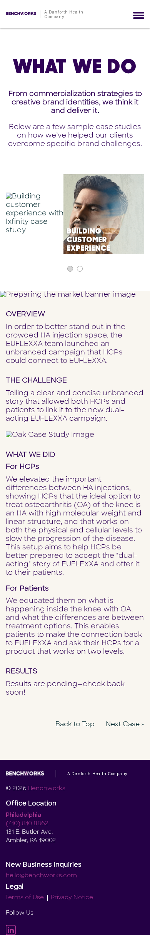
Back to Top (75, 724)
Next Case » (125, 724)
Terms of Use (24, 898)
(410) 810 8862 (27, 824)
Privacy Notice (72, 898)
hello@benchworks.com (41, 876)
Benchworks (46, 789)
